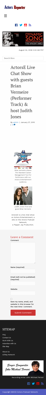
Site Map (5, 346)
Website (14, 289)
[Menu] (5, 16)
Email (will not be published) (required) (23, 278)
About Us (6, 352)
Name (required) (17, 267)
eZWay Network (8, 354)
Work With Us (7, 340)
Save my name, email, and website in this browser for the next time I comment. (22, 304)
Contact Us (6, 337)
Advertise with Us (9, 343)
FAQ (4, 335)
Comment (15, 240)
